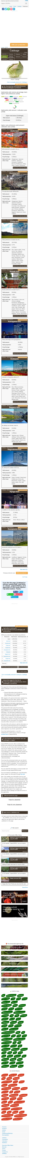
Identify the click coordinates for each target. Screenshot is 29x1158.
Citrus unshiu (5, 1046)
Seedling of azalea (6, 1119)
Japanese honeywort (19, 1012)
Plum (15, 1052)
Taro (23, 1032)
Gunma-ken (7, 643)
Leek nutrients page (14, 969)
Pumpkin (20, 1022)
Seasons (24, 56)
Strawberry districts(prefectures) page (14, 974)
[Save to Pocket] (11, 9)
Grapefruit (13, 1046)
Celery (16, 1015)
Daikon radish (5, 998)
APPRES (4, 1153)
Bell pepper (18, 1025)
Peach (9, 1052)
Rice (3, 995)
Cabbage (19, 6)
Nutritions (4, 1142)
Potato (18, 1032)
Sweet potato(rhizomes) (8, 1032)
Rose (3, 1078)
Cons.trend (4, 59)
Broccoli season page (14, 963)
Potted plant (5, 1098)
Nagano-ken (7, 654)
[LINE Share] (8, 9)
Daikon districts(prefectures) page (14, 958)
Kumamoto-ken (7, 660)
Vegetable (20, 995)
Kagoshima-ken (7, 656)
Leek (11, 1015)
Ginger (24, 1035)
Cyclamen (13, 1098)
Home (10, 6)
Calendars (4, 1141)
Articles (24, 54)
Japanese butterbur (7, 1012)
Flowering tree (14, 1105)
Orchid (10, 1102)
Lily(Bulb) (17, 1092)
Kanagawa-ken (7, 649)
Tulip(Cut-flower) (6, 1088)
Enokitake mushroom (19, 1039)
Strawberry (17, 1056)
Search (25, 830)
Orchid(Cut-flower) (6, 1081)
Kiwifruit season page (14, 980)
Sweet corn (5, 1062)
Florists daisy (13, 1075)
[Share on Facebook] (3, 9)
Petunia (22, 1112)
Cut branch (5, 1092)
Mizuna (15, 1005)
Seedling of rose (18, 1119)
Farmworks (5, 1139)
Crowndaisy (5, 1015)
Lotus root (14, 1002)
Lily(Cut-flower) (12, 1085)
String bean (20, 1062)
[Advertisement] (14, 26)
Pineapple (13, 1059)
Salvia (9, 1112)
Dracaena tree (5, 1108)
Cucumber (13, 1022)
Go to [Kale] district (23, 666)
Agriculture (4, 54)
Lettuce (18, 1019)
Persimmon (24, 1049)
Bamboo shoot (5, 1002)
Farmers (11, 54)
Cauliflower (5, 1019)
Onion (13, 1035)
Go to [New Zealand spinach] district (9, 666)
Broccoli (12, 1019)
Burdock (25, 998)
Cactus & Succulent (19, 1102)
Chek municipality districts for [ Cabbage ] (17, 82)
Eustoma (4, 1085)
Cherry (20, 1052)
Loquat (4, 1052)
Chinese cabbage (6, 1005)
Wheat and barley (11, 995)
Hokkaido (8, 652)
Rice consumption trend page (14, 985)
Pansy (3, 1112)
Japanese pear (6, 1049)
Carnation (21, 1075)
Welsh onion (19, 1008)
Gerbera (22, 1081)
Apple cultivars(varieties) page (14, 947)
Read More (25, 887)
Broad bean (13, 1066)
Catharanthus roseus (7, 1115)
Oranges (12, 1062)
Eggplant (4, 1025)
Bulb (11, 1092)
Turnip (13, 998)
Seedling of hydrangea (20, 1115)
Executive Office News (7, 1145)
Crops (14, 6)
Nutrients (18, 56)
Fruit (19, 1042)
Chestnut (10, 1056)
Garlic (18, 1035)
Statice (15, 1081)
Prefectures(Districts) (7, 1133)
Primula (20, 1098)
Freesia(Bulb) (23, 1095)
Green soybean (14, 1029)
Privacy (4, 1150)
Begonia (4, 1102)
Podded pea (5, 1066)
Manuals (4, 1147)
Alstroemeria (16, 1088)
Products (18, 54)
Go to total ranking (22, 671)
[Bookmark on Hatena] (14, 9)
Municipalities (5, 1135)
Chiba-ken (8, 645)
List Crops (24, 577)
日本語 (26, 0)
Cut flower (4, 1075)
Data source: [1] (23, 569)
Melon (24, 1056)
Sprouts (21, 1066)
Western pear (15, 1049)
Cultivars (11, 59)
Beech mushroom (6, 1042)
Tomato (11, 1025)
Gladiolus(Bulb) (13, 1095)
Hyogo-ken (8, 658)
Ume (14, 1042)
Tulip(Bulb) (5, 1095)
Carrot (18, 998)
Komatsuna (22, 1005)
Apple (20, 1046)
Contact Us (5, 1151)
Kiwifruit (20, 1059)
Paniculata (16, 1078)
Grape (3, 1056)
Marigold (15, 1112)
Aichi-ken (8, 641)
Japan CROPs (5, 3)
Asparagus (23, 1015)
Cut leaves (24, 1088)
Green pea (5, 1029)
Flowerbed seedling (16, 1108)
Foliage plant (5, 1105)
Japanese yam (5, 1035)
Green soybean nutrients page (14, 952)
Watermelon (5, 1059)
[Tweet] (6, 9)
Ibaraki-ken (7, 647)
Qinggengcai (5, 1022)
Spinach (11, 1008)
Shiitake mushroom (7, 1039)
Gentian (9, 1078)
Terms (3, 1148)
